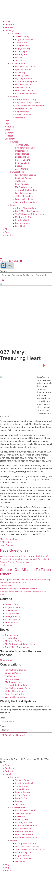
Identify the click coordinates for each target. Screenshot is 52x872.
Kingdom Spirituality (25, 39)
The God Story (22, 36)
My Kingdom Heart (24, 78)
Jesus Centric (21, 60)
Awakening (20, 72)
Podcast (9, 27)
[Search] (3, 280)
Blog (7, 120)
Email (2, 718)
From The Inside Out (14, 694)
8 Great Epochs (22, 51)
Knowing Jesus (22, 75)
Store (7, 21)
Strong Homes (22, 45)
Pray (7, 123)
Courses (14, 33)
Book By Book (22, 54)
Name (3, 726)
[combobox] (26, 275)
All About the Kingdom (26, 81)
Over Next (20, 117)
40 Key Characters (24, 87)
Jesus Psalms (6, 545)
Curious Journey (23, 114)
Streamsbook (21, 42)
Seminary (9, 24)
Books (13, 96)
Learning (9, 30)
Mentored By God (23, 108)
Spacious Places (23, 69)
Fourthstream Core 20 (25, 66)
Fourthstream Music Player (18, 688)
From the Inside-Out (24, 90)
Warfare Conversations (26, 93)
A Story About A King (25, 99)
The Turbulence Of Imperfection (30, 105)
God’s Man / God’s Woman (27, 102)
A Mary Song (6, 542)
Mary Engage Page (9, 539)
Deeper (18, 57)
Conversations (17, 63)
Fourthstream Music (24, 84)
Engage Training (23, 48)
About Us (9, 126)
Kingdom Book (22, 111)
